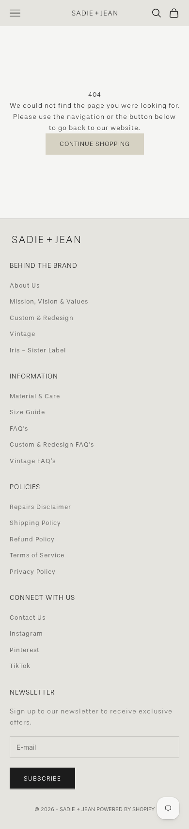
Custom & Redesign (42, 317)
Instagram (26, 633)
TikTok (20, 665)
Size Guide (27, 412)
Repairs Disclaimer (40, 506)
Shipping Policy (35, 522)
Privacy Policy (33, 571)
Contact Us (28, 617)
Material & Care (35, 396)
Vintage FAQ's (33, 461)
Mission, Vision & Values (49, 301)
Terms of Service (37, 555)
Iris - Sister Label (38, 350)
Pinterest (24, 650)
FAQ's (19, 428)
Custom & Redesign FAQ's (52, 444)
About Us (25, 285)
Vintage (22, 333)
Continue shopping (95, 143)
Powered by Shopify (125, 809)
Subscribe (42, 778)
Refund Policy (32, 539)
